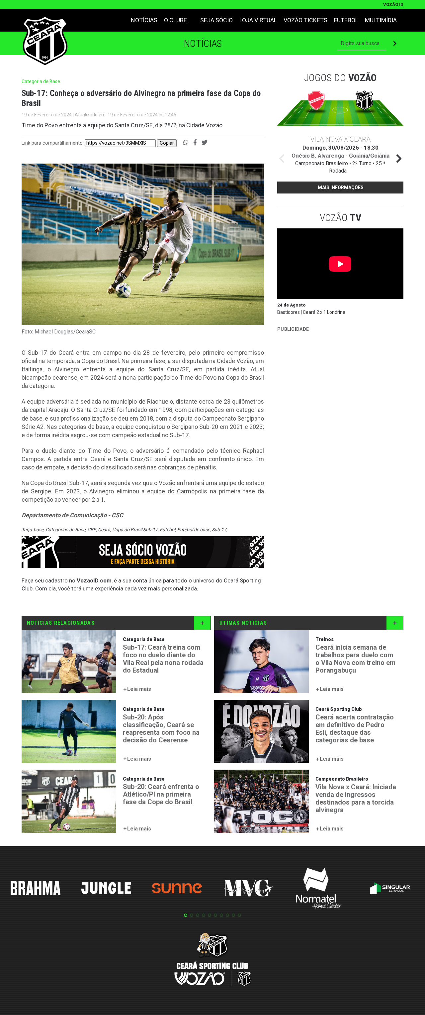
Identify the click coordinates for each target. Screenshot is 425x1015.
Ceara (104, 529)
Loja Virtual (258, 20)
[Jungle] (106, 889)
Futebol (346, 20)
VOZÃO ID (393, 4)
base (38, 529)
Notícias (144, 20)
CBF (91, 529)
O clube (175, 20)
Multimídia (381, 20)
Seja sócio (216, 20)
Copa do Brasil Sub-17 (135, 529)
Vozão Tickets (305, 20)
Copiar (167, 143)
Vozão (340, 217)
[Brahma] (35, 889)
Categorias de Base (65, 529)
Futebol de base (193, 529)
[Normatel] (319, 889)
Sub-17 (219, 529)
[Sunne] (177, 889)
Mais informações (341, 187)
